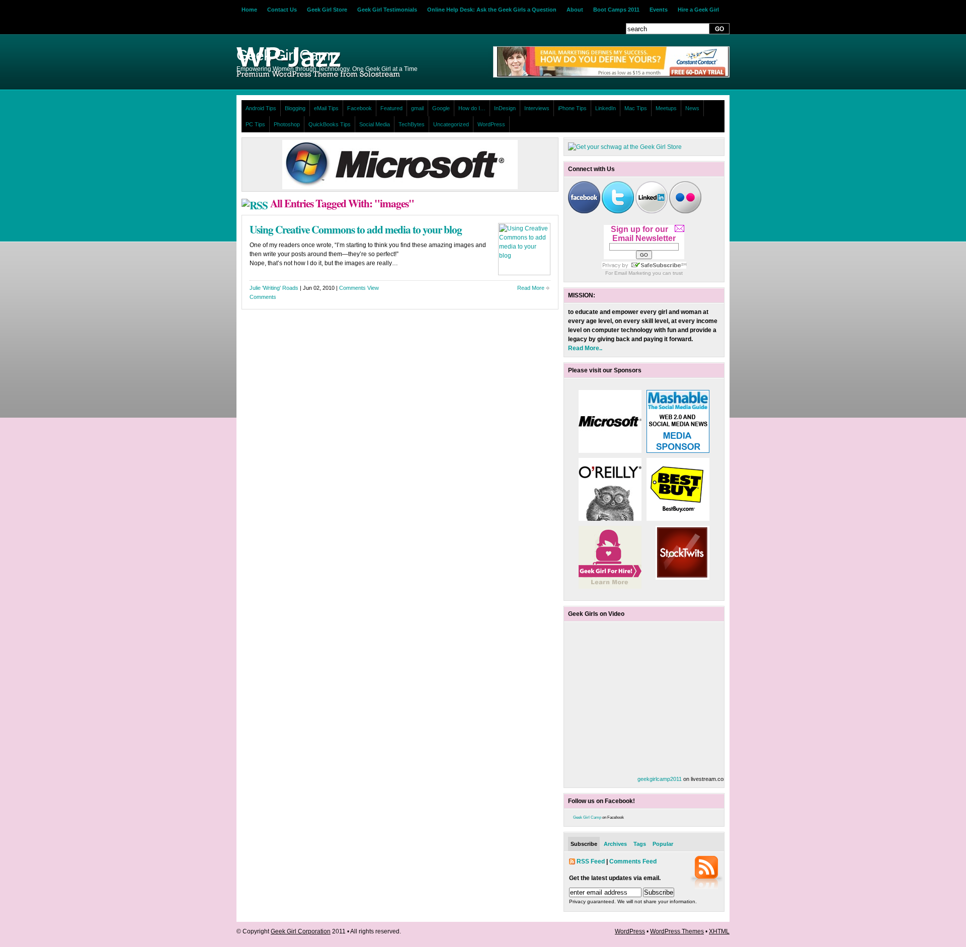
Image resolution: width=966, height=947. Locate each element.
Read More (530, 288)
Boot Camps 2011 (616, 10)
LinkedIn (605, 108)
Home (249, 10)
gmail (417, 108)
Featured (391, 108)
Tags (639, 844)
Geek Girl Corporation (301, 931)
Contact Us (282, 10)
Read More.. (585, 348)
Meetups (666, 108)
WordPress (491, 124)
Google (441, 108)
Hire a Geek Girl (698, 10)
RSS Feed (591, 861)
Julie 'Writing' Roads (274, 288)
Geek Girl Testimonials (387, 10)
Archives (615, 844)
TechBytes (411, 124)
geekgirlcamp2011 (659, 779)
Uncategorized (451, 124)
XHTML (719, 931)
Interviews (536, 108)
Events (659, 10)
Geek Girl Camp (587, 817)
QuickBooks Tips (329, 124)
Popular (663, 844)
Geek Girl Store (327, 10)
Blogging (295, 108)
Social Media (374, 124)
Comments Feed (633, 861)
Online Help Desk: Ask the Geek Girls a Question (491, 10)
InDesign (505, 108)
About (575, 10)
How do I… (472, 108)
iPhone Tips (572, 108)
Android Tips (261, 108)
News (692, 108)
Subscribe (584, 844)
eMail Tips (326, 108)
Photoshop (287, 124)
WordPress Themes (677, 931)
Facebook (359, 108)
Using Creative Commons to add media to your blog (356, 229)
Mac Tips (635, 108)
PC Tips (255, 124)
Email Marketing (632, 273)
